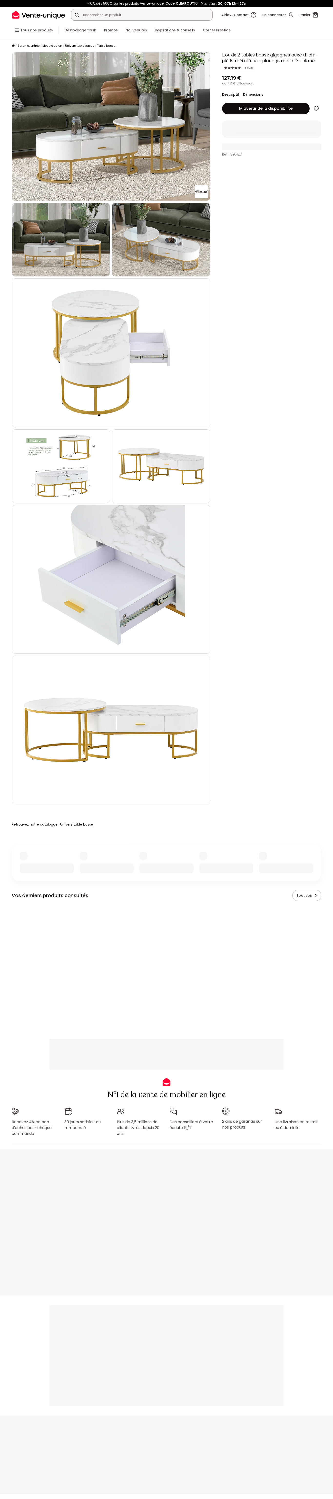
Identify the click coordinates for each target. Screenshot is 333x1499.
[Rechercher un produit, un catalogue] (76, 14)
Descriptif (230, 94)
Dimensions (253, 94)
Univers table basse (79, 46)
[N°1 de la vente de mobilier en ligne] (38, 14)
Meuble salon (52, 46)
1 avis (249, 68)
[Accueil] (13, 46)
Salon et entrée (28, 46)
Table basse (106, 46)
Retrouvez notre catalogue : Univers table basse (52, 824)
